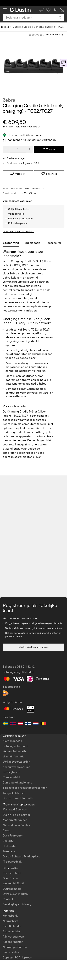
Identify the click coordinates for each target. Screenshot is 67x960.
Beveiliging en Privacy (17, 904)
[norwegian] (13, 724)
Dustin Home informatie (18, 798)
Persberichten (12, 873)
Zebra (9, 100)
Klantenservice (12, 741)
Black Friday (11, 952)
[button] (42, 10)
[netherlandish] (35, 724)
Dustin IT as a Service (17, 814)
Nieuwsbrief (10, 921)
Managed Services (15, 809)
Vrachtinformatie (13, 756)
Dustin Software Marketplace (21, 856)
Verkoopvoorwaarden (16, 761)
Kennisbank (10, 915)
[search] (60, 17)
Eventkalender (12, 926)
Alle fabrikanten (13, 941)
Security (8, 841)
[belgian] (43, 724)
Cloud (6, 830)
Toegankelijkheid (14, 793)
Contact (8, 899)
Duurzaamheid (12, 888)
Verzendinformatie (14, 751)
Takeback (9, 851)
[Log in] (55, 10)
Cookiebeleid (11, 777)
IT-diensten (10, 846)
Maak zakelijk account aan (34, 647)
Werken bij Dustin (14, 883)
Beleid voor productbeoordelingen (25, 787)
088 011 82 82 (26, 666)
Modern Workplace (15, 820)
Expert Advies (12, 931)
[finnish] (28, 724)
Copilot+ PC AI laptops (17, 957)
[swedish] (5, 724)
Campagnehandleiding (17, 782)
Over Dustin (10, 878)
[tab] (12, 243)
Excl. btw (8, 127)
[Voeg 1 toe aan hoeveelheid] (29, 149)
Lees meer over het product (18, 231)
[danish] (20, 724)
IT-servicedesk (12, 861)
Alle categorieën (13, 936)
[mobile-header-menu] (5, 10)
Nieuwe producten (15, 947)
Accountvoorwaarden (16, 767)
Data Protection (13, 835)
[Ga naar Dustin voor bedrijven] (21, 10)
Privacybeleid (11, 772)
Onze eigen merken (15, 894)
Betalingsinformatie (15, 746)
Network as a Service (16, 825)
